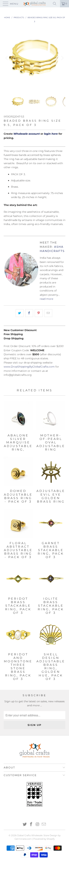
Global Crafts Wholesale (30, 835)
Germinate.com (23, 838)
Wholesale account (26, 133)
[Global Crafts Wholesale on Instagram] (37, 824)
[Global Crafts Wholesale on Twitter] (25, 824)
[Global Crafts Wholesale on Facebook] (31, 824)
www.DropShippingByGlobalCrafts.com (29, 366)
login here (51, 133)
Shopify (51, 838)
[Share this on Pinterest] (39, 313)
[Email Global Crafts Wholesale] (44, 824)
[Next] (62, 58)
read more (46, 298)
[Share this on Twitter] (20, 313)
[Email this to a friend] (48, 313)
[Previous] (7, 58)
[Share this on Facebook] (29, 313)
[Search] (56, 3)
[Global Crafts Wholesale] (34, 3)
